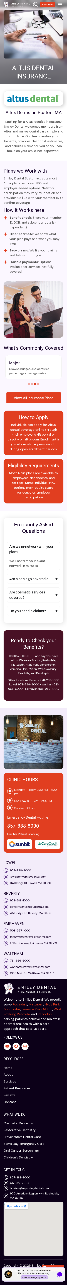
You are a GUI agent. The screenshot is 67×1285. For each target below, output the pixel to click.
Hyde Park (52, 1004)
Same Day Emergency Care (24, 1144)
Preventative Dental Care (22, 1137)
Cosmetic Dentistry (18, 1123)
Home (8, 1068)
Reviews (9, 1095)
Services (10, 1081)
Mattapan (36, 1004)
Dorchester (12, 1009)
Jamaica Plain (32, 1009)
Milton (47, 1009)
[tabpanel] (33, 367)
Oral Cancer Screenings (21, 1150)
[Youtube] (7, 1046)
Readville (23, 1014)
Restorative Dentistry (20, 1130)
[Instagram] (25, 1046)
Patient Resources (17, 1088)
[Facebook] (16, 1046)
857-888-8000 (23, 826)
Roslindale (20, 1004)
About (8, 1074)
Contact (10, 1102)
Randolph (45, 1014)
